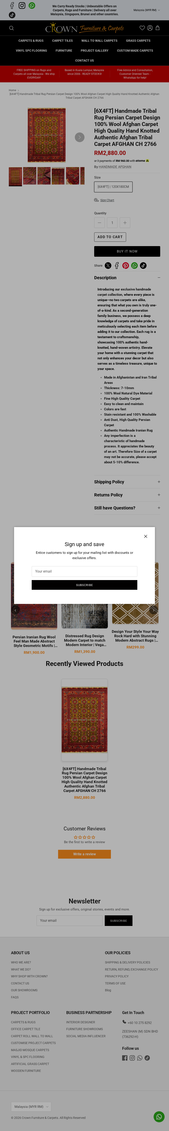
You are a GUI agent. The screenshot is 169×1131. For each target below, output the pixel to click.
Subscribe (84, 585)
